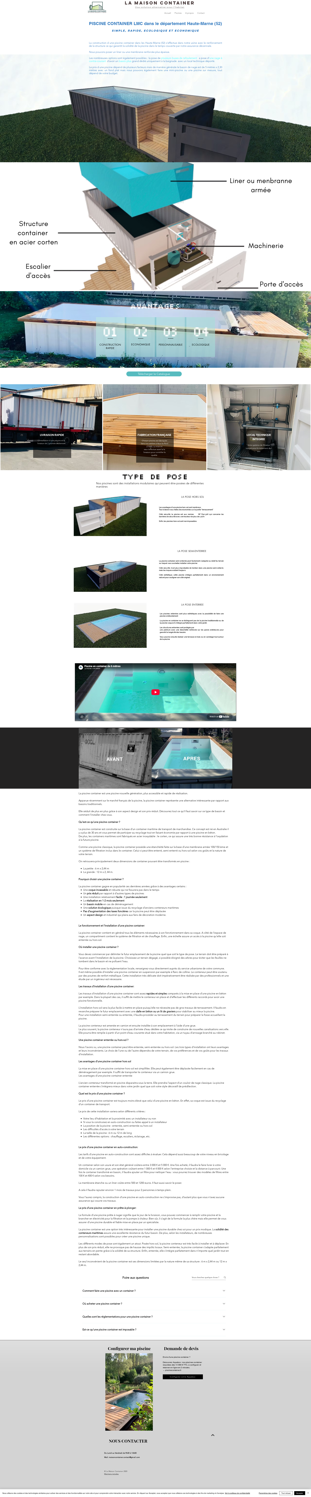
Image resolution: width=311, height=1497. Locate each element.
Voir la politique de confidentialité (237, 1493)
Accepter (299, 1493)
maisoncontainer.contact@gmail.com (124, 1457)
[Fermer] (308, 1493)
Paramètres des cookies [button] (268, 1493)
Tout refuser (286, 1493)
